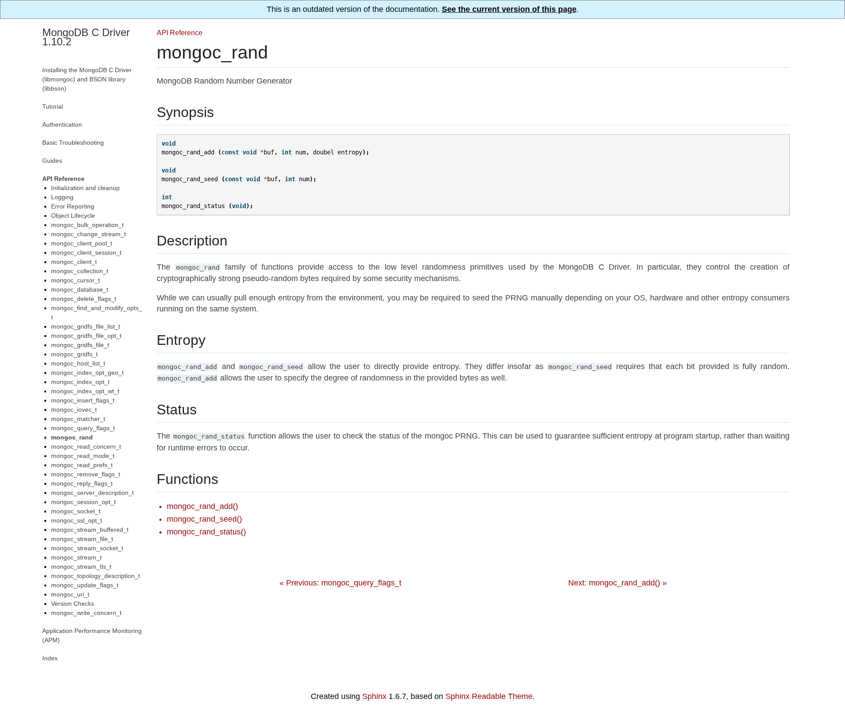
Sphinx (374, 696)
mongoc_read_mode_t (82, 455)
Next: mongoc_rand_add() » (617, 582)
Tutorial (52, 106)
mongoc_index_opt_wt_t (85, 391)
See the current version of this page (509, 9)
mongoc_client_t (74, 261)
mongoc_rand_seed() (204, 519)
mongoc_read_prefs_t (82, 464)
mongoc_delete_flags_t (83, 298)
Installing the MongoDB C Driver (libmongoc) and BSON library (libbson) (87, 79)
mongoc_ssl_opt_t (76, 520)
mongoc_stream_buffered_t (90, 529)
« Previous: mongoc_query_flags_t (340, 582)
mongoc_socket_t (75, 511)
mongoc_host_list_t (78, 363)
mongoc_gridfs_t (74, 354)
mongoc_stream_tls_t (81, 566)
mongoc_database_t (79, 289)
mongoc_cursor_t (75, 280)
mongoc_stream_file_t (82, 538)
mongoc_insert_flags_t (82, 400)
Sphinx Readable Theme (489, 696)
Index (50, 658)
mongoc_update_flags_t (84, 585)
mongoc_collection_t (79, 270)
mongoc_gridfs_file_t (80, 344)
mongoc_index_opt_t (80, 381)
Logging (62, 197)
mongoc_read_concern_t (86, 446)
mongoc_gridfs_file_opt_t (86, 335)
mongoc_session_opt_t (83, 501)
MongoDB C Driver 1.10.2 (86, 37)
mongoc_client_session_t (86, 252)
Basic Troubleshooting (73, 142)
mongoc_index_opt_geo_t (87, 372)
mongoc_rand (72, 437)
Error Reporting (72, 206)
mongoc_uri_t (70, 594)
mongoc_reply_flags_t (82, 483)
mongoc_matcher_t (78, 418)
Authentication (62, 124)
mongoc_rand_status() (206, 531)
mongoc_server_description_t (92, 492)
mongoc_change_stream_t (88, 234)
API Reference (179, 33)
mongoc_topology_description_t (95, 575)
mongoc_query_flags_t (83, 428)
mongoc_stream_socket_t (87, 548)
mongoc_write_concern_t (86, 612)
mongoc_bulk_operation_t (87, 224)
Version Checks (72, 603)
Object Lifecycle (73, 215)
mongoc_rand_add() (202, 506)
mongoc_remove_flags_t (85, 474)
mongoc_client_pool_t (81, 243)
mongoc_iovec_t (74, 409)
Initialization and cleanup (85, 187)
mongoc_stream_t (76, 557)
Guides (52, 160)
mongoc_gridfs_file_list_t (85, 326)
